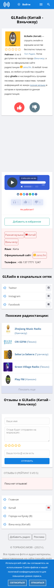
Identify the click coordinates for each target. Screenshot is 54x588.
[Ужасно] (6, 445)
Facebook (14, 304)
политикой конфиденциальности (25, 571)
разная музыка (37, 85)
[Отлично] (19, 445)
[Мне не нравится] (35, 107)
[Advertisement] (27, 144)
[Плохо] (9, 445)
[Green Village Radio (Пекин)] (7, 370)
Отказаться (37, 583)
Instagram (14, 296)
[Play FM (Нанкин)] (7, 383)
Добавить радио (20, 537)
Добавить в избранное (27, 221)
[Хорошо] (15, 445)
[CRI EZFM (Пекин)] (7, 345)
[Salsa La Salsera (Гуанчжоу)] (7, 358)
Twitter (13, 288)
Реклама (39, 537)
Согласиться (17, 583)
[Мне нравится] (19, 107)
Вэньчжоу (39, 58)
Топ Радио (29, 53)
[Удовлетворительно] (12, 445)
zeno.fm (26, 67)
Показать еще (27, 389)
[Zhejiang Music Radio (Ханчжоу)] (7, 332)
